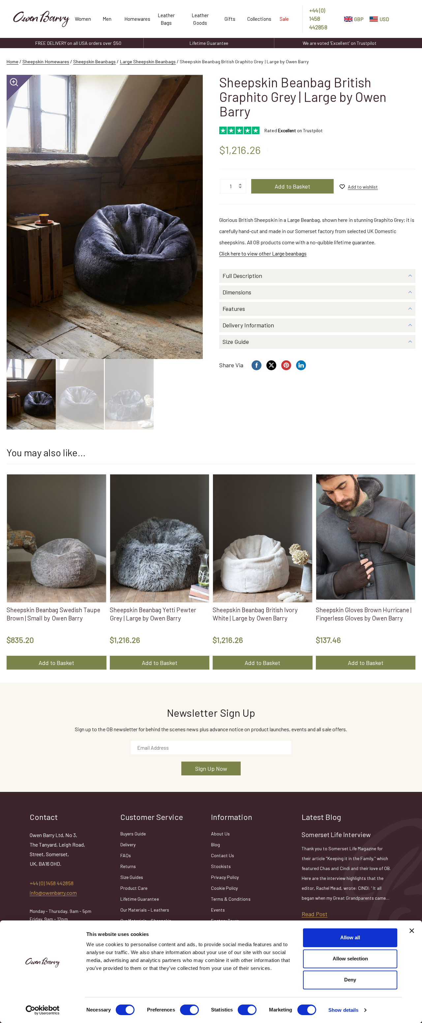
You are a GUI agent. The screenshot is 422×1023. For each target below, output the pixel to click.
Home (12, 61)
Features (234, 308)
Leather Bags (166, 19)
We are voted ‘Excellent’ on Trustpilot (340, 43)
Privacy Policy (225, 877)
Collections (256, 19)
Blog (215, 844)
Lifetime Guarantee (209, 43)
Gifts (230, 19)
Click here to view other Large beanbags (263, 253)
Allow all (350, 937)
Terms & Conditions (231, 899)
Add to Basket (292, 186)
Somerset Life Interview (336, 834)
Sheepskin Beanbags (94, 61)
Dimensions (237, 292)
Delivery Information (248, 325)
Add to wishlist (363, 187)
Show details (343, 1010)
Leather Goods (200, 19)
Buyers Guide (133, 833)
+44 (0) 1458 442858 (318, 18)
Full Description (242, 275)
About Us (220, 833)
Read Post (314, 914)
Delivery (128, 844)
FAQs (125, 855)
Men (107, 19)
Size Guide (236, 341)
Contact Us (222, 855)
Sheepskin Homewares (45, 61)
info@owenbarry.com (53, 892)
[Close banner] (411, 930)
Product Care (133, 888)
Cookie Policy (224, 888)
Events (218, 910)
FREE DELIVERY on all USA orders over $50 (78, 43)
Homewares (134, 19)
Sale (284, 19)
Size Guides (131, 877)
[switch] (189, 1010)
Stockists (221, 866)
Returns (128, 866)
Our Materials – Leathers (144, 910)
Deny (350, 979)
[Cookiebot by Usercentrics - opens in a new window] (43, 1010)
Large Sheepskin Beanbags (148, 61)
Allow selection (350, 958)
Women (82, 19)
